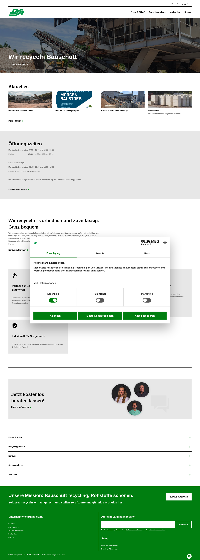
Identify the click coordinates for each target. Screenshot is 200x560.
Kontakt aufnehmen (179, 497)
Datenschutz (46, 555)
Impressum (56, 555)
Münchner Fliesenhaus (109, 549)
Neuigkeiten (12, 534)
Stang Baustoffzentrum (109, 545)
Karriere (11, 537)
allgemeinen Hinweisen (157, 530)
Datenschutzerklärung (134, 530)
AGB (63, 555)
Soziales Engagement (16, 530)
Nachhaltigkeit (13, 527)
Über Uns (11, 524)
